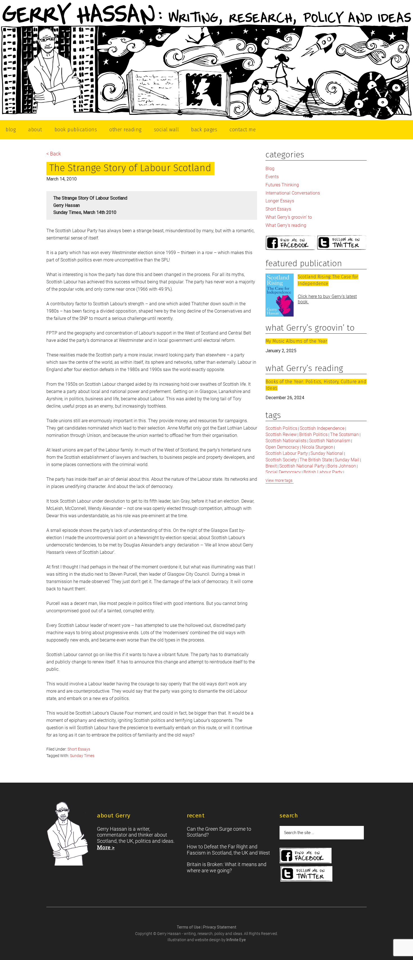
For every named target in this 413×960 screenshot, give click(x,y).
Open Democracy (282, 447)
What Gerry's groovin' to (289, 217)
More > (106, 847)
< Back (53, 154)
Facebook (291, 243)
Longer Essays (280, 201)
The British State (315, 459)
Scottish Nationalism (329, 440)
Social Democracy (283, 472)
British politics (313, 434)
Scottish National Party (302, 466)
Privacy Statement (219, 927)
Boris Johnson (341, 466)
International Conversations (293, 193)
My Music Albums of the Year (296, 341)
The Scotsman (344, 434)
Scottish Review (281, 434)
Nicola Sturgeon (317, 447)
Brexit (271, 466)
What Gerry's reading (286, 225)
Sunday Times (82, 755)
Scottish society (281, 459)
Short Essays (78, 749)
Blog (270, 168)
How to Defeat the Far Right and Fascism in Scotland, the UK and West (228, 850)
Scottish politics (281, 428)
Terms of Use (189, 927)
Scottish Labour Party (287, 453)
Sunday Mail (347, 459)
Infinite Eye (236, 940)
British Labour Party (322, 472)
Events (272, 176)
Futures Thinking (282, 185)
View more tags (279, 480)
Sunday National (326, 453)
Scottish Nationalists (286, 440)
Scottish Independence (322, 428)
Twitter (342, 243)
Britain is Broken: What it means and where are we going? (226, 867)
